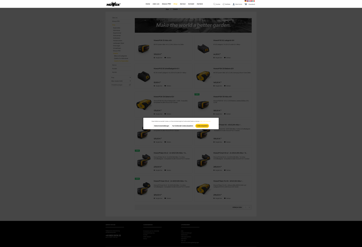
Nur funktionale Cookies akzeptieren (182, 126)
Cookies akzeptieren (202, 126)
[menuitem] (147, 4)
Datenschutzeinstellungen (161, 126)
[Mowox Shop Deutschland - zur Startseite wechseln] (114, 4)
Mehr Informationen (205, 121)
